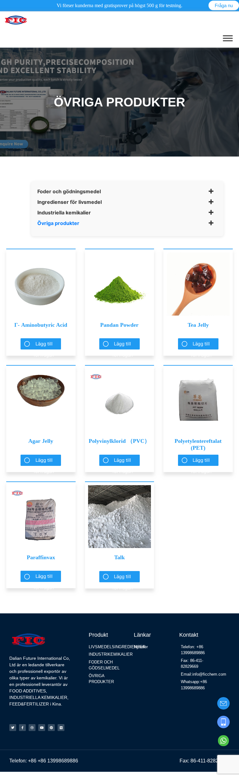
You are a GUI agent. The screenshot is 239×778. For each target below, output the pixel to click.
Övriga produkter (58, 223)
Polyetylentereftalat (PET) (198, 444)
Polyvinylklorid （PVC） (119, 441)
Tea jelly (198, 325)
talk (119, 557)
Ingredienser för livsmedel (69, 202)
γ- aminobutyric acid (40, 325)
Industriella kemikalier (64, 212)
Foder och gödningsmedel (69, 191)
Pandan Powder (119, 325)
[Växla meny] (228, 38)
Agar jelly (40, 441)
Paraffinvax (41, 557)
